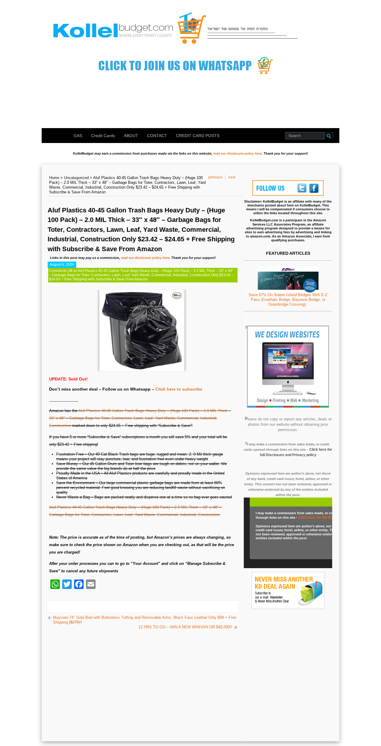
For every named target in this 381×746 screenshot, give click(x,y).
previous (215, 177)
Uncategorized (76, 177)
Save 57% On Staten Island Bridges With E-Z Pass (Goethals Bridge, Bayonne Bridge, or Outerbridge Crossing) (288, 300)
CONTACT (157, 135)
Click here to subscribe (178, 389)
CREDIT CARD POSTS (197, 135)
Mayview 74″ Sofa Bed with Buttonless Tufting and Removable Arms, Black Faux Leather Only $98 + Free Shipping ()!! (144, 619)
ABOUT (131, 135)
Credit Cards (103, 135)
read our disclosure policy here (237, 153)
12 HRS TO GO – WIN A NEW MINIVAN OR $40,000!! (185, 627)
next (231, 177)
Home (54, 177)
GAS (78, 135)
